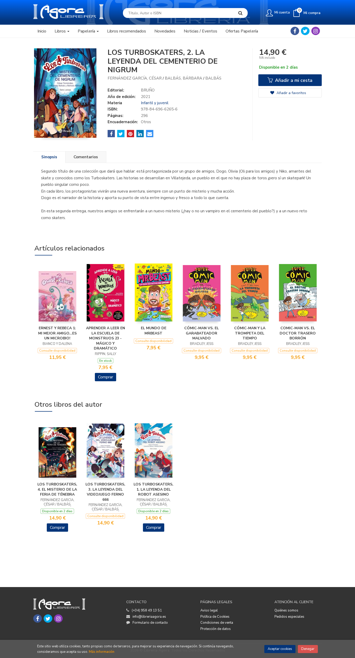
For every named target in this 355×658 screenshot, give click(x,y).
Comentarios (86, 157)
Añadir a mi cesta (293, 80)
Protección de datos (215, 629)
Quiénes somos (286, 610)
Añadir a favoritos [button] (290, 92)
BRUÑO (148, 90)
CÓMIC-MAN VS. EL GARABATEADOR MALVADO (201, 333)
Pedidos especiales (289, 616)
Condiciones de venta (216, 622)
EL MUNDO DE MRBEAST (153, 331)
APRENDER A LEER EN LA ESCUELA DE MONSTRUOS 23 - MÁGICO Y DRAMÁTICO (105, 338)
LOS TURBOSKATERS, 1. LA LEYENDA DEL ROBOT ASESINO (153, 489)
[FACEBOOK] (295, 31)
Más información (101, 651)
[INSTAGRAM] (315, 31)
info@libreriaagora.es (149, 616)
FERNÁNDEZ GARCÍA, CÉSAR (135, 78)
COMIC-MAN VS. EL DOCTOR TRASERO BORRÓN (298, 333)
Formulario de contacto (150, 622)
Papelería (87, 31)
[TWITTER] (305, 31)
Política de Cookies (214, 616)
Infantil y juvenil (154, 103)
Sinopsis (49, 157)
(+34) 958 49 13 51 (147, 610)
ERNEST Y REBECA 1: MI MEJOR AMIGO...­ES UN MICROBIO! (57, 333)
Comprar (105, 377)
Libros (61, 31)
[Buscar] (240, 13)
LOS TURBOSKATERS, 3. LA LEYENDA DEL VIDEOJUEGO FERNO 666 (105, 492)
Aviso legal (209, 610)
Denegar (307, 649)
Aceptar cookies (280, 649)
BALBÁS (213, 78)
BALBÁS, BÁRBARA (184, 78)
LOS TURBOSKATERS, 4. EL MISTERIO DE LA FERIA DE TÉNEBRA (57, 489)
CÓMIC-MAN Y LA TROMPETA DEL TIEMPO (249, 333)
